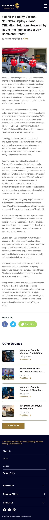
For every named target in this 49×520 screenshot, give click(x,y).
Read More (24, 360)
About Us (7, 451)
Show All (12, 426)
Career (6, 466)
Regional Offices (10, 494)
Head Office (8, 486)
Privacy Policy (9, 473)
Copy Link (29, 324)
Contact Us (8, 503)
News (25, 39)
